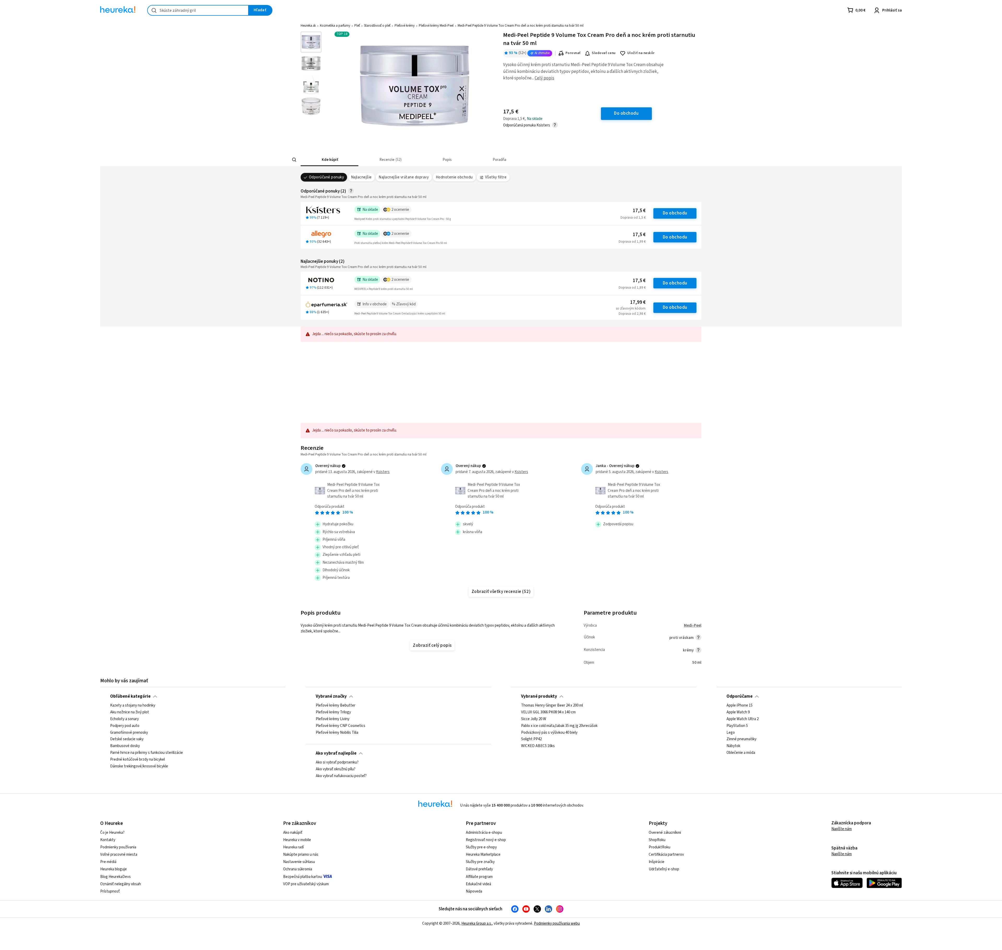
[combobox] (198, 10)
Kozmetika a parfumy (335, 25)
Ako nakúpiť (292, 832)
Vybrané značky (331, 696)
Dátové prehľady (479, 869)
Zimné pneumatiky (741, 739)
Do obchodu (675, 213)
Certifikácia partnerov (666, 854)
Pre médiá (108, 862)
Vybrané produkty (539, 696)
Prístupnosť (110, 891)
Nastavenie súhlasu (299, 862)
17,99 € (638, 302)
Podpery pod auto (124, 725)
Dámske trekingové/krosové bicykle (139, 766)
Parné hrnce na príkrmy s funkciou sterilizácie (146, 752)
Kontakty (107, 840)
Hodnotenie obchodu (454, 177)
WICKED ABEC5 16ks (538, 746)
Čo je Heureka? (112, 832)
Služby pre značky (480, 862)
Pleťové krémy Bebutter (335, 705)
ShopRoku (657, 840)
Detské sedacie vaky (127, 739)
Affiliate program (479, 876)
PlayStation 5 (737, 725)
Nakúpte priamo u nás (300, 854)
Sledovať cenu (604, 53)
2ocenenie (400, 209)
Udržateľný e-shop (664, 869)
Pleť (357, 25)
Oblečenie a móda (740, 752)
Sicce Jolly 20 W (533, 719)
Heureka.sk (308, 25)
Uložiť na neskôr (641, 53)
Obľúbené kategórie (130, 696)
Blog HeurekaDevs (115, 876)
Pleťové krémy (405, 25)
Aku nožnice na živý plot (129, 712)
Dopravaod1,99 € (632, 241)
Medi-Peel (692, 625)
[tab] (329, 159)
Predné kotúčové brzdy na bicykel (137, 759)
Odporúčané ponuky (326, 177)
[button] (329, 159)
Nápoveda (474, 891)
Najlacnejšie (361, 177)
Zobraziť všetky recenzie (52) (501, 591)
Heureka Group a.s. (476, 923)
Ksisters (383, 472)
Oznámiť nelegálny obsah (120, 884)
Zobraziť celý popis (432, 645)
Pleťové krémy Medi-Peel (436, 25)
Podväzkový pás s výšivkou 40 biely (549, 732)
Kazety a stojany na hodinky (132, 705)
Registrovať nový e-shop (486, 840)
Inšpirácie (656, 862)
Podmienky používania (118, 847)
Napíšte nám (841, 829)
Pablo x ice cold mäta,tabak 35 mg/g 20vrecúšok (559, 725)
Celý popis (544, 78)
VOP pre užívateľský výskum (306, 884)
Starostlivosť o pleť (377, 25)
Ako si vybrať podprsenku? (337, 762)
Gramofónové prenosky (129, 732)
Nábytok (733, 746)
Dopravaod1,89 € (632, 287)
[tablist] (462, 159)
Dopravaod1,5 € (633, 217)
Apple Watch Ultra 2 (742, 719)
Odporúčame (739, 696)
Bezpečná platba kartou (302, 876)
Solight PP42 (531, 739)
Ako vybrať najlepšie (336, 753)
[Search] (294, 160)
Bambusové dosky (125, 746)
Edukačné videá (478, 884)
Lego (730, 732)
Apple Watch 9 (738, 712)
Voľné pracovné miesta (118, 854)
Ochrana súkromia (297, 869)
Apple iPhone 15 (739, 705)
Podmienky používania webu (557, 923)
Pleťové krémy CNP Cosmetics (340, 725)
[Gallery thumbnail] (311, 42)
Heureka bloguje (113, 869)
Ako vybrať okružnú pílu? (335, 769)
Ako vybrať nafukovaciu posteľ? (341, 776)
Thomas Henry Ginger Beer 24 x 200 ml (552, 705)
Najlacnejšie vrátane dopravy (404, 177)
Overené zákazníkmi (665, 832)
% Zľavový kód (404, 304)
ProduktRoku (659, 847)
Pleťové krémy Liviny (332, 719)
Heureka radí (293, 847)
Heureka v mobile (297, 840)
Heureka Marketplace (483, 854)
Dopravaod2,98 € (632, 313)
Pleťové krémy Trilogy (333, 712)
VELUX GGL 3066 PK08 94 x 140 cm (548, 712)
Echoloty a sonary (124, 719)
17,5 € (639, 210)
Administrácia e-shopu (484, 832)
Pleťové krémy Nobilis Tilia (337, 732)
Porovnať (573, 53)
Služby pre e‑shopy (481, 847)
